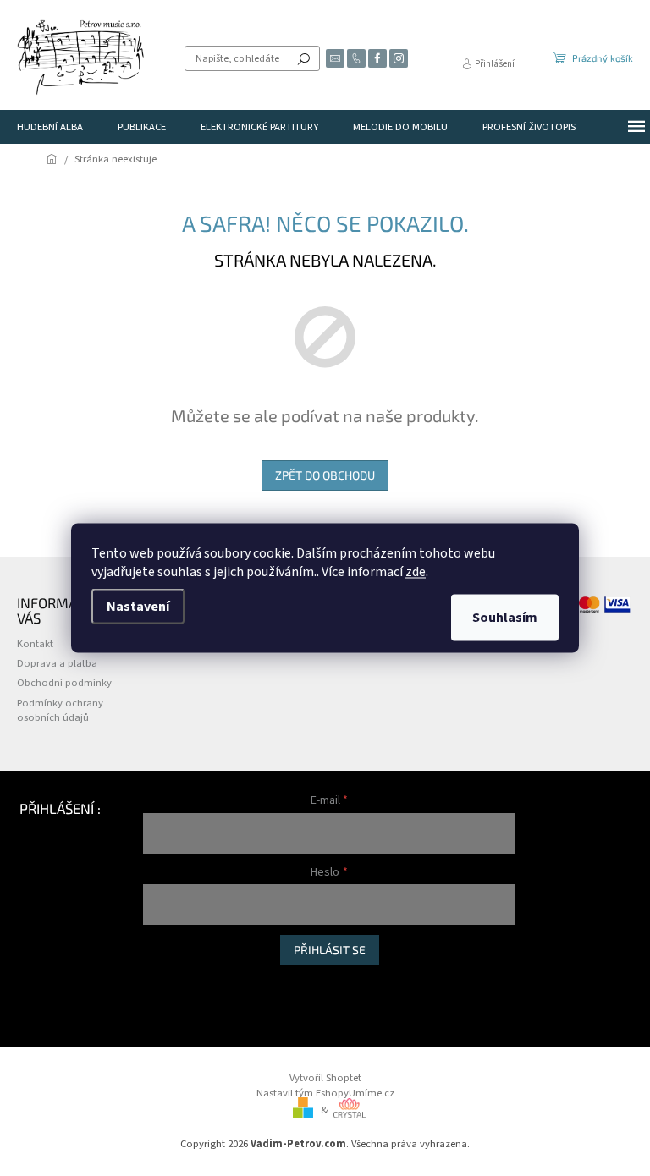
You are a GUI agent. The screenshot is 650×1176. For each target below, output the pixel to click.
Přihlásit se (330, 949)
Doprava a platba (57, 663)
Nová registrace (178, 982)
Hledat (303, 58)
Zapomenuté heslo (186, 1000)
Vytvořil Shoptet (325, 1077)
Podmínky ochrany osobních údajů (60, 710)
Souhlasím (504, 617)
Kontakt (35, 643)
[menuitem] (50, 127)
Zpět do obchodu (325, 475)
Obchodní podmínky (64, 682)
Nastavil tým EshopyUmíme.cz (325, 1093)
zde (415, 572)
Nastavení (138, 606)
